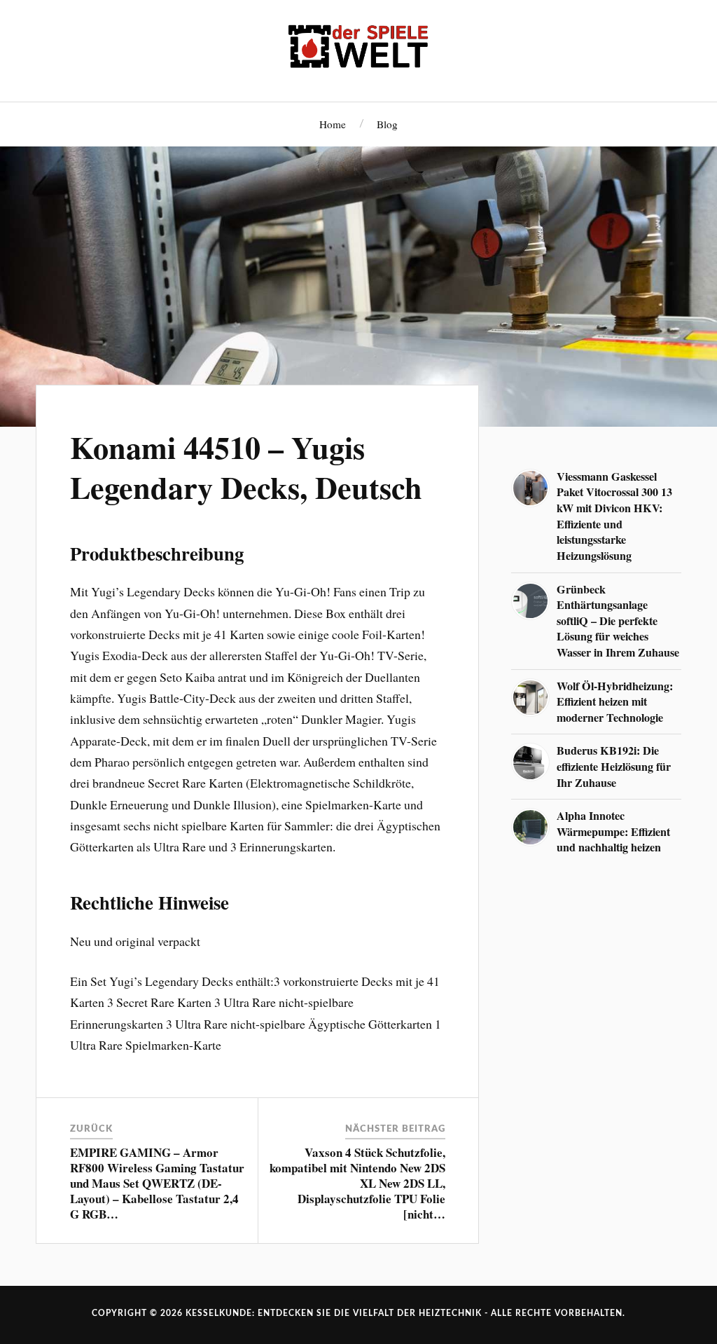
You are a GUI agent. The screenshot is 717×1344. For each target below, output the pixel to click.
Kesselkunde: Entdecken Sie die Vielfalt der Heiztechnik (334, 1313)
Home (332, 124)
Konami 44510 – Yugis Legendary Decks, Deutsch (246, 467)
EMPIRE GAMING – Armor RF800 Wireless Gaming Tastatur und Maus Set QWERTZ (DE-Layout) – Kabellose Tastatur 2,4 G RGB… (157, 1183)
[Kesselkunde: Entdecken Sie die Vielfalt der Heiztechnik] (358, 49)
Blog (387, 124)
